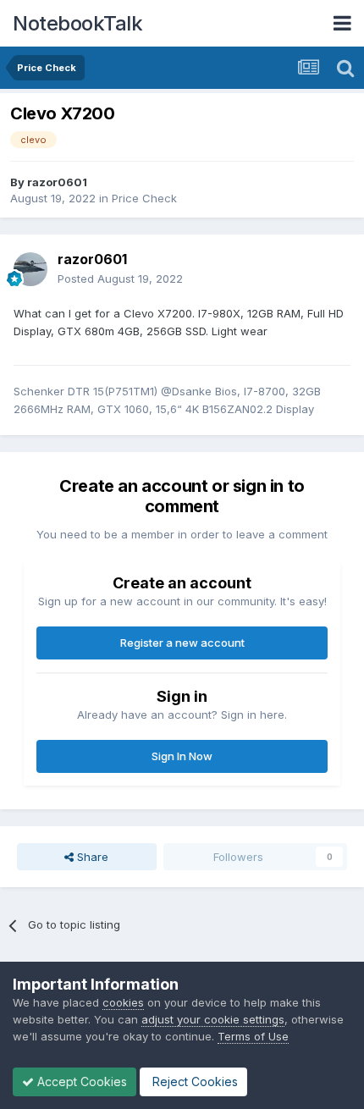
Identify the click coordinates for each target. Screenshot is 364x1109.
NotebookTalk (77, 23)
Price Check (144, 198)
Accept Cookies (80, 1081)
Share (91, 856)
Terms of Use (253, 1036)
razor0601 (57, 182)
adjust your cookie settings (212, 1019)
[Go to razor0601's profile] (30, 269)
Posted (120, 278)
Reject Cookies (193, 1081)
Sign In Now (182, 756)
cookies (123, 1002)
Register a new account (182, 642)
